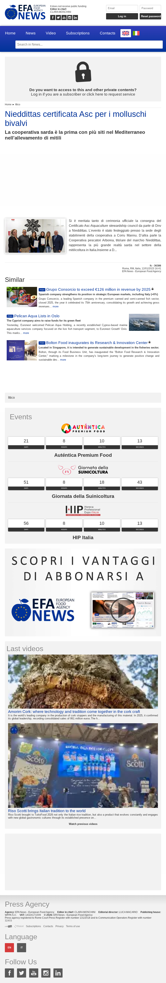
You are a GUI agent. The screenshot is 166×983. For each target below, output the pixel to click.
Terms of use (73, 926)
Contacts (107, 33)
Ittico (17, 104)
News (31, 33)
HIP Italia (83, 537)
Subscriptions (78, 33)
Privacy (59, 926)
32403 (8, 920)
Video (51, 33)
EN (9, 947)
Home (10, 33)
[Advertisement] (83, 187)
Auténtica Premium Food (83, 455)
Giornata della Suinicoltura (83, 496)
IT (22, 947)
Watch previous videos (83, 823)
